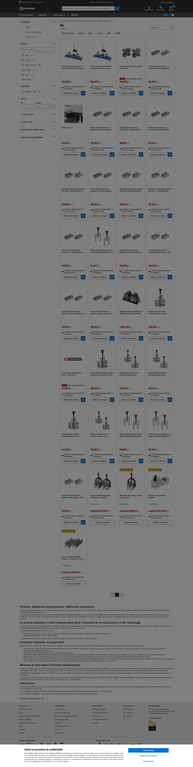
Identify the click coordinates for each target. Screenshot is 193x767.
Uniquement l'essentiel (148, 756)
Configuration (148, 761)
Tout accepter (148, 750)
